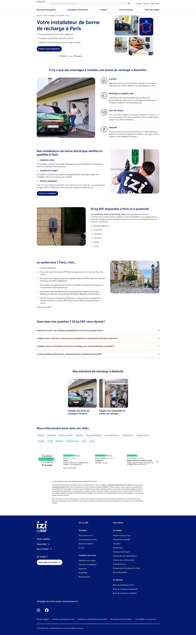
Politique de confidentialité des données (92, 619)
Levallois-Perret (127, 435)
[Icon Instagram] (38, 610)
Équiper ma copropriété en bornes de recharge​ (112, 412)
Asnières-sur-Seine (66, 435)
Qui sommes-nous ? (86, 535)
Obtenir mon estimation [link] (49, 49)
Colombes (79, 435)
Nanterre (41, 435)
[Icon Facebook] (47, 610)
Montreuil (59, 441)
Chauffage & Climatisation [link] (78, 10)
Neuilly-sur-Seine (143, 435)
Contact (146, 3)
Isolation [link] (103, 10)
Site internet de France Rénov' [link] (121, 619)
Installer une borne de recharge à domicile (78, 412)
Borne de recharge (152, 10)
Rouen (91, 441)
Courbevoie (51, 435)
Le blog (138, 3)
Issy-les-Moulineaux (112, 435)
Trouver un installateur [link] (47, 193)
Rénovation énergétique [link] (46, 10)
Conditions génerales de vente (63, 619)
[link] (82, 397)
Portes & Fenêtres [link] (126, 10)
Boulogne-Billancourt (93, 435)
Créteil (50, 441)
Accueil (39, 15)
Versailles (41, 441)
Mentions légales (43, 619)
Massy (84, 441)
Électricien (61, 15)
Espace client (155, 3)
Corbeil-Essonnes (72, 441)
